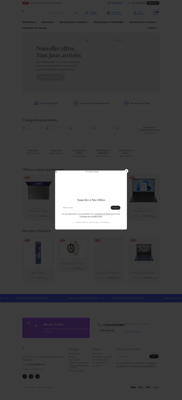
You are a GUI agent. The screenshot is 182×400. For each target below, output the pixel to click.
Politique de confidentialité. (91, 216)
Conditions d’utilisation (103, 214)
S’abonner (115, 208)
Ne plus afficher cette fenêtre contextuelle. (92, 222)
